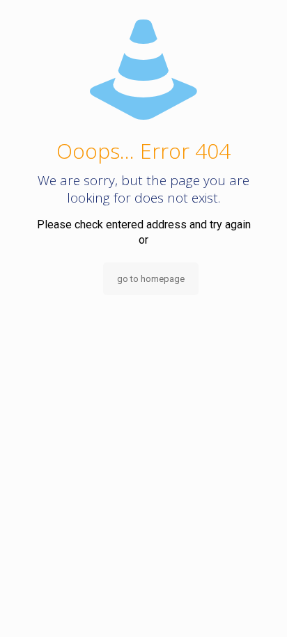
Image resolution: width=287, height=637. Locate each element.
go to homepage (151, 279)
